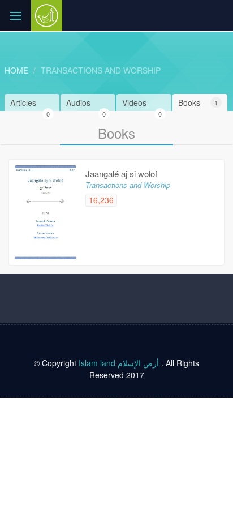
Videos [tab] (142, 104)
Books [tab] (198, 102)
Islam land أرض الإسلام (119, 363)
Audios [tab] (86, 104)
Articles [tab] (30, 104)
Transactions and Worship (101, 70)
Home (16, 70)
